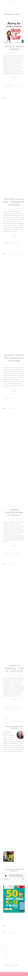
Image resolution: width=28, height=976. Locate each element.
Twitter (5, 945)
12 (10, 721)
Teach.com (7, 925)
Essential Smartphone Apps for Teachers (14, 512)
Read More (14, 77)
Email (5, 957)
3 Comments (20, 518)
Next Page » (15, 721)
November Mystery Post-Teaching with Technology (14, 357)
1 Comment (20, 52)
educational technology (14, 84)
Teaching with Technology (14, 5)
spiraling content (12, 87)
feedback (12, 86)
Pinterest (6, 951)
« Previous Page (6, 718)
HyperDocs (7, 87)
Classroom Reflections (14, 708)
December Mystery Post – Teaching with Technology (14, 201)
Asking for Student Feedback (14, 47)
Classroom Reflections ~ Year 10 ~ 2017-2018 (14, 668)
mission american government (15, 709)
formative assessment (18, 86)
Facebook (6, 948)
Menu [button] (15, 1)
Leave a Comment (20, 208)
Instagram (6, 954)
